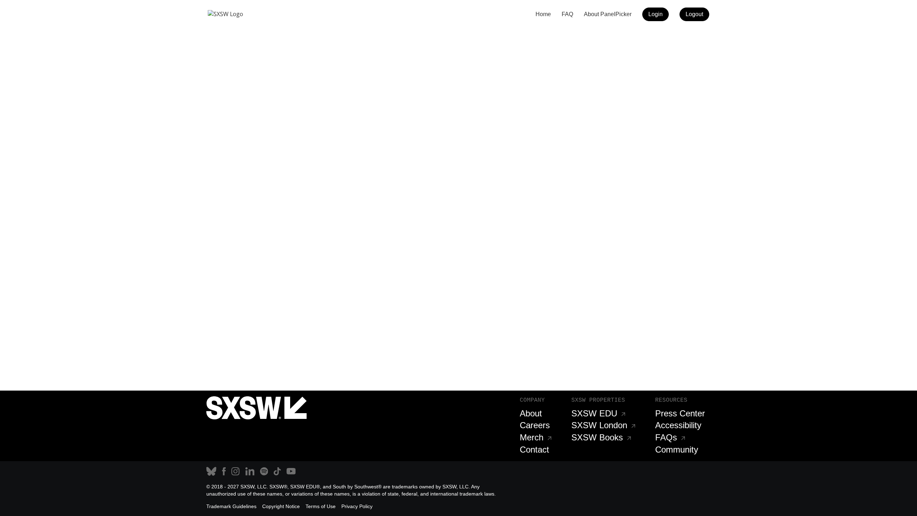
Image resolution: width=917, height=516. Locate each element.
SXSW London (599, 425)
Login (655, 14)
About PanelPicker (608, 14)
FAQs (666, 437)
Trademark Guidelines (231, 506)
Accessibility (678, 425)
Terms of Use (321, 506)
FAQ (567, 14)
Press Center (680, 413)
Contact (534, 449)
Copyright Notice (281, 506)
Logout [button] (694, 14)
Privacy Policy (357, 506)
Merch (531, 437)
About (531, 413)
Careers (535, 425)
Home (543, 14)
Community (676, 449)
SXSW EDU (594, 413)
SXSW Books (597, 437)
